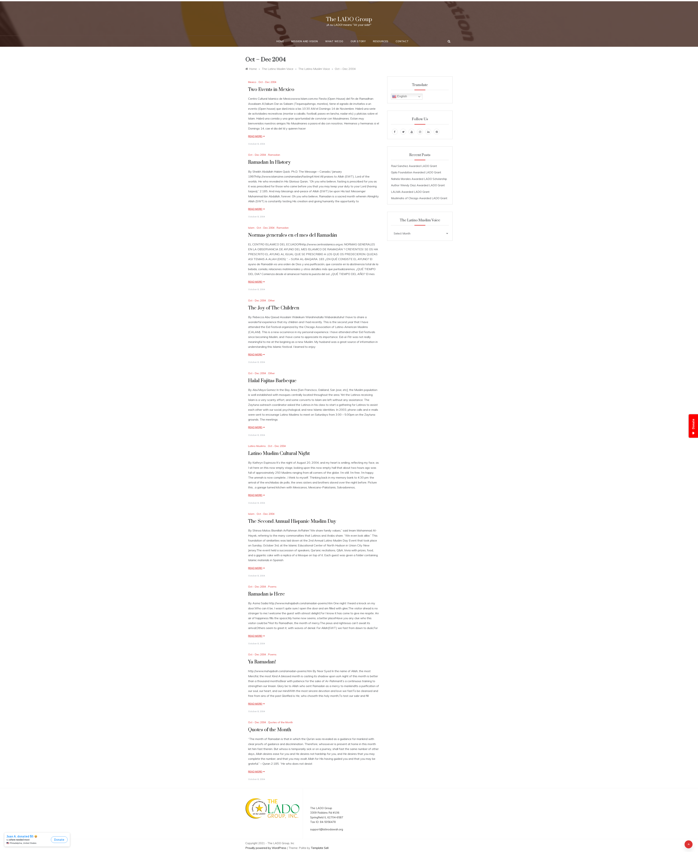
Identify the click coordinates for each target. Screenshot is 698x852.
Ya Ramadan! (262, 662)
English (401, 96)
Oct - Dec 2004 (267, 82)
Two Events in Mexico (271, 90)
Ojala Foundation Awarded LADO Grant (416, 172)
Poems (272, 586)
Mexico (252, 82)
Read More (255, 136)
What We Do (334, 41)
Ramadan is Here (266, 594)
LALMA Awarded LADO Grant (410, 192)
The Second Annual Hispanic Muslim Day (292, 521)
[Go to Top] (689, 844)
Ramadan (274, 154)
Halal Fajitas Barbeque (272, 381)
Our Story (358, 41)
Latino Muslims (257, 446)
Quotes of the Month (280, 722)
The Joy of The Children (273, 308)
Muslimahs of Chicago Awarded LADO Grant (419, 198)
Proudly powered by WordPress (266, 848)
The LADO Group (349, 19)
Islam (251, 227)
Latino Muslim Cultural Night (279, 454)
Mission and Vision (304, 41)
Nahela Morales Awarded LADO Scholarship (419, 179)
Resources (380, 41)
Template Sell (319, 848)
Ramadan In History (269, 162)
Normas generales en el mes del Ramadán (292, 235)
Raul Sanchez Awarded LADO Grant (414, 166)
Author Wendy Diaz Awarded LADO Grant (418, 185)
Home (280, 41)
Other (271, 300)
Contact (402, 41)
